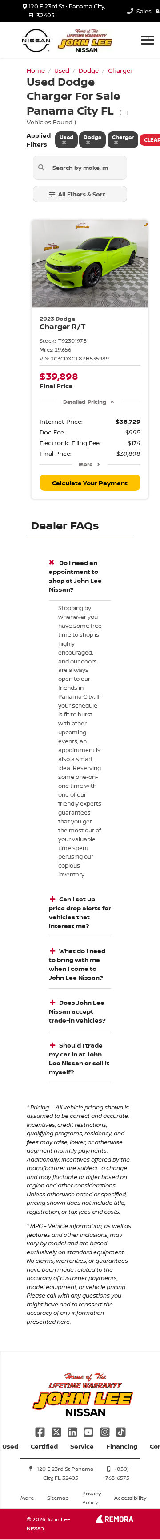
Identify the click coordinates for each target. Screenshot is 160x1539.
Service (82, 1446)
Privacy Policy (91, 1498)
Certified (44, 1446)
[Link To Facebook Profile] (41, 1431)
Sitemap (58, 1498)
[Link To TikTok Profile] (121, 1431)
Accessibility (130, 1498)
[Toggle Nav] (147, 40)
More (85, 464)
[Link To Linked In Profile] (73, 1431)
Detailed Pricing (84, 401)
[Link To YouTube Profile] (89, 1431)
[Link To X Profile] (57, 1431)
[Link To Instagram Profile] (106, 1431)
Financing (121, 1446)
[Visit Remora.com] (114, 1520)
